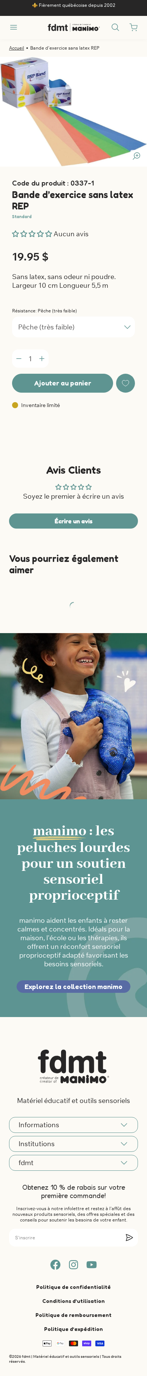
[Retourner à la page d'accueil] (73, 1066)
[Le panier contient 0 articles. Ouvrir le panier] (133, 27)
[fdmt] (74, 27)
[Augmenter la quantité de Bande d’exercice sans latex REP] (42, 359)
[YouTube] (92, 1265)
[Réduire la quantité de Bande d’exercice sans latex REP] (19, 359)
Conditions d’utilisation (73, 1301)
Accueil (16, 48)
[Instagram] (73, 1265)
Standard (22, 216)
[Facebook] (55, 1265)
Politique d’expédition (73, 1329)
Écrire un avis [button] (73, 521)
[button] (33, 233)
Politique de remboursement (73, 1315)
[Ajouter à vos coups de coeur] (125, 383)
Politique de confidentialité (73, 1287)
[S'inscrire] (129, 1237)
